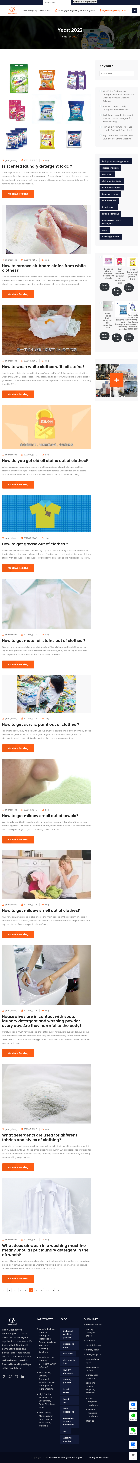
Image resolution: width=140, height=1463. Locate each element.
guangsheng (11, 160)
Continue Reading (18, 193)
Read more (104, 287)
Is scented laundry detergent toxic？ (37, 166)
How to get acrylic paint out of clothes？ (41, 724)
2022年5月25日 (30, 160)
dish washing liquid (111, 181)
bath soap (91, 1340)
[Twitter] (10, 1376)
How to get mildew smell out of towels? (40, 815)
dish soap (107, 174)
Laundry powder (110, 194)
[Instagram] (16, 1376)
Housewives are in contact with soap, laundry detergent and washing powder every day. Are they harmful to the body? (42, 1021)
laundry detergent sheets (91, 1332)
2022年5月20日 (30, 1239)
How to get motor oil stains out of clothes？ (44, 640)
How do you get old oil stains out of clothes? (45, 460)
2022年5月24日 (31, 454)
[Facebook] (3, 1376)
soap (104, 230)
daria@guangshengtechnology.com (78, 10)
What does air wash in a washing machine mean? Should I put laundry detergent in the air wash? (45, 1250)
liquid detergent (110, 213)
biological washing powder (115, 161)
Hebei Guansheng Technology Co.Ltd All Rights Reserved (79, 1457)
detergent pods (110, 167)
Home (64, 36)
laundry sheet (109, 200)
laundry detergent (111, 187)
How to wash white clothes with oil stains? (43, 366)
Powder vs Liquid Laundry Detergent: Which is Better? (116, 108)
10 (36, 1290)
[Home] (12, 1321)
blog (47, 160)
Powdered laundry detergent (111, 222)
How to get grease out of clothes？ (35, 544)
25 (53, 1290)
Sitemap (90, 1421)
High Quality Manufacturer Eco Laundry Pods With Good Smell (117, 129)
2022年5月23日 (30, 904)
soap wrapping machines (93, 1401)
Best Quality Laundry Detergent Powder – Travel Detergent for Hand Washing (118, 118)
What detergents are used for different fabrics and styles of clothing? (39, 1138)
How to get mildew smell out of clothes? (41, 910)
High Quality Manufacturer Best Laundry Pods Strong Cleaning (118, 137)
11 (41, 1290)
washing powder (110, 236)
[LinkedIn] (22, 1376)
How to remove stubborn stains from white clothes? (44, 268)
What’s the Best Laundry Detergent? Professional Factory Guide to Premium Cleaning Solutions (118, 96)
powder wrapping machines (93, 1413)
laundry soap (108, 207)
